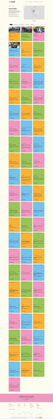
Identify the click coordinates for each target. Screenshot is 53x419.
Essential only (36, 417)
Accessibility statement (32, 406)
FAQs (24, 406)
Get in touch (41, 1)
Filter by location (27, 24)
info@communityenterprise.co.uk (40, 408)
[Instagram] (9, 407)
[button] (34, 11)
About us (27, 1)
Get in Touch (26, 399)
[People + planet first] (41, 414)
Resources (36, 1)
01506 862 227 (38, 407)
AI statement (31, 407)
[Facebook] (10, 407)
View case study (11, 39)
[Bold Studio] (24, 412)
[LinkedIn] (11, 407)
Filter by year (32, 24)
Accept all (41, 417)
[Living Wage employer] (14, 414)
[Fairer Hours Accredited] (32, 414)
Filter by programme (15, 24)
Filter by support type (21, 24)
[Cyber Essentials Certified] (20, 414)
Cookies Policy (25, 417)
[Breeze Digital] (28, 412)
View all (11, 24)
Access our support (20, 406)
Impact (34, 1)
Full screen (34, 20)
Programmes (30, 1)
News (39, 1)
